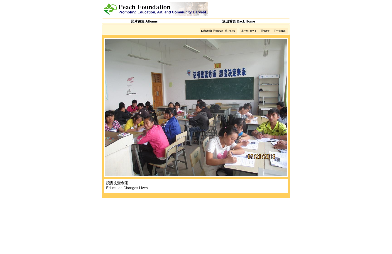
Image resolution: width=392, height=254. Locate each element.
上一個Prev (247, 30)
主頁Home (264, 30)
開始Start (218, 30)
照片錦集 (138, 21)
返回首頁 (229, 21)
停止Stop (230, 30)
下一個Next (280, 30)
